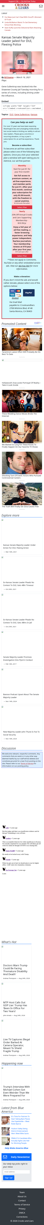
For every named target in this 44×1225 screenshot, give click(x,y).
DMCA (22, 1212)
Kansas (34, 114)
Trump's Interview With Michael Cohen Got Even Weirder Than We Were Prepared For (16, 1091)
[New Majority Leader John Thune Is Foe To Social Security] (22, 717)
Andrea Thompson (9, 978)
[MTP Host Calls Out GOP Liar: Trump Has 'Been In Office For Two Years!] (16, 991)
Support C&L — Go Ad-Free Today (22, 1)
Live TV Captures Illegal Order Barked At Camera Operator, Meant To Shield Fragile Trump (16, 1045)
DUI (11, 114)
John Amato (7, 1015)
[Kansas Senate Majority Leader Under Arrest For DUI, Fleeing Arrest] (22, 530)
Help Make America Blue (16, 1148)
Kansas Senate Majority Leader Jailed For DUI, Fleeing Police (18, 40)
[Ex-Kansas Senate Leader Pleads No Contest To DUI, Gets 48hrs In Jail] (22, 605)
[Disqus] (22, 849)
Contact (22, 1200)
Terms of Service (27, 763)
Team (22, 1192)
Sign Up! (9, 1178)
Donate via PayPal (29, 293)
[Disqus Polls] (22, 795)
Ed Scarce (9, 77)
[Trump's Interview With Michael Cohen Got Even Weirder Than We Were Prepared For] (16, 1075)
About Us (22, 1196)
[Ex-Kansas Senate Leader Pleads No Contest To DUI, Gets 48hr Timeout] (22, 567)
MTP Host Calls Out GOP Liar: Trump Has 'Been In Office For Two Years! (15, 1007)
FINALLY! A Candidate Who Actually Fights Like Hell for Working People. (21, 1140)
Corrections (22, 1216)
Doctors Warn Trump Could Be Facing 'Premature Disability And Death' (15, 970)
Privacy (22, 1208)
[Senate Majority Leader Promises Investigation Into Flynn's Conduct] (22, 642)
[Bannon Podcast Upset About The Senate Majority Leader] (22, 680)
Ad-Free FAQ (24, 265)
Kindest (15, 298)
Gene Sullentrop (22, 114)
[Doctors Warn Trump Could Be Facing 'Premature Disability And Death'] (16, 954)
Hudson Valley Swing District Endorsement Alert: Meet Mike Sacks (20, 1131)
